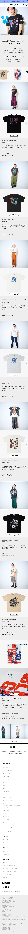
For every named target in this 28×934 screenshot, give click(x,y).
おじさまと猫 (6, 773)
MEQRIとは (6, 854)
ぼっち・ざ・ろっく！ (9, 770)
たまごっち (6, 816)
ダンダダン (6, 779)
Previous (1, 96)
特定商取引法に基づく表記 (10, 868)
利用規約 (5, 862)
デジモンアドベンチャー (9, 800)
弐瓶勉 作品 (6, 810)
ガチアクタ (6, 819)
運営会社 (5, 851)
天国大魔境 (6, 776)
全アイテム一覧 (7, 831)
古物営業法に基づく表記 (9, 871)
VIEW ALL (14, 741)
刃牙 (4, 785)
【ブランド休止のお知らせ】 (14, 1)
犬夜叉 (5, 788)
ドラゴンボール (7, 794)
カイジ (5, 822)
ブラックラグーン (7, 803)
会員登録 (5, 839)
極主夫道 (5, 767)
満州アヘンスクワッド (9, 797)
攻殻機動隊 (6, 791)
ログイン (5, 842)
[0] (26, 5)
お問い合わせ (6, 877)
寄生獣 (5, 782)
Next (26, 96)
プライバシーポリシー (9, 865)
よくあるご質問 (7, 874)
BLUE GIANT (6, 813)
